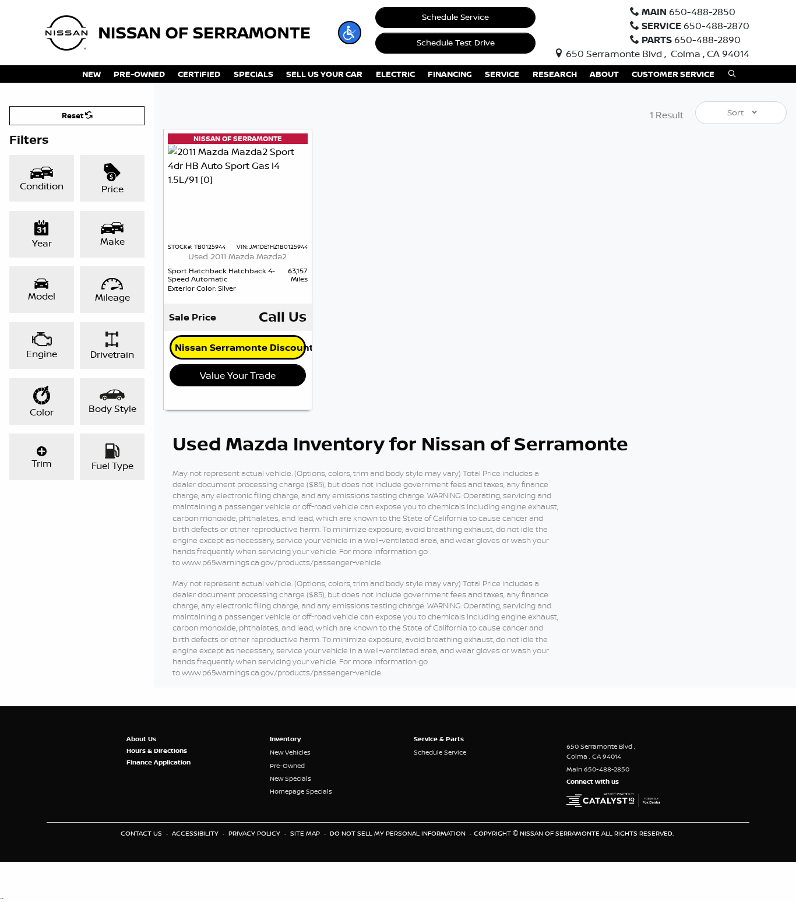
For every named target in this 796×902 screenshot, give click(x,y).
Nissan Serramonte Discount (240, 347)
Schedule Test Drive (456, 42)
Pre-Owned (287, 765)
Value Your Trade (238, 375)
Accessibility (196, 833)
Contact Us (142, 833)
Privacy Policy (255, 833)
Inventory (285, 738)
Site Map (306, 833)
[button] (349, 32)
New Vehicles (290, 752)
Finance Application (158, 762)
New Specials (290, 778)
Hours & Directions (156, 750)
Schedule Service (455, 17)
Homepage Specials (301, 791)
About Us (141, 738)
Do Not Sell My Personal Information (398, 833)
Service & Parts (439, 738)
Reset (73, 115)
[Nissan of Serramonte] (185, 31)
